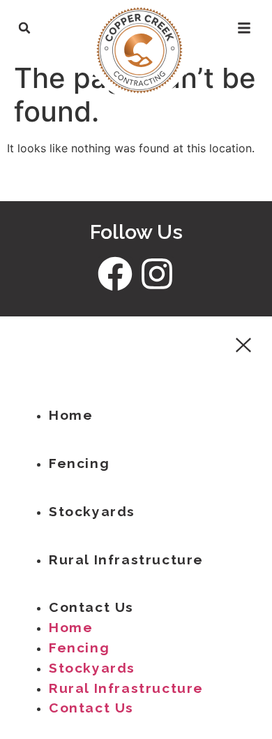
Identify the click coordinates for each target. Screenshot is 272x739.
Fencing (79, 463)
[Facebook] (115, 273)
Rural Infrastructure (126, 559)
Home (71, 415)
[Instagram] (156, 273)
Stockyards (92, 511)
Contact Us (91, 607)
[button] (24, 27)
